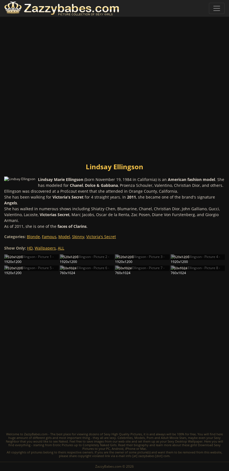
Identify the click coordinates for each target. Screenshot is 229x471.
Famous (49, 236)
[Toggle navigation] (217, 8)
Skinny (78, 236)
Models (139, 438)
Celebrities (125, 438)
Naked (63, 441)
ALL (61, 248)
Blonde (33, 236)
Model (64, 236)
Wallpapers (45, 248)
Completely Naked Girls (99, 445)
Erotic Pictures (63, 445)
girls (49, 438)
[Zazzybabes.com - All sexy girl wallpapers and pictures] (61, 8)
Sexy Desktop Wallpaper (185, 441)
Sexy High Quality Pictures (123, 434)
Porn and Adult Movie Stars (166, 438)
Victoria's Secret (101, 236)
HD (30, 248)
